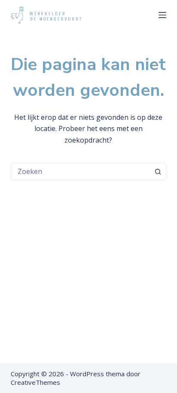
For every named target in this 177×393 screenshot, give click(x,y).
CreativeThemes (35, 382)
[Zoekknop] (158, 171)
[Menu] (162, 15)
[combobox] (80, 171)
